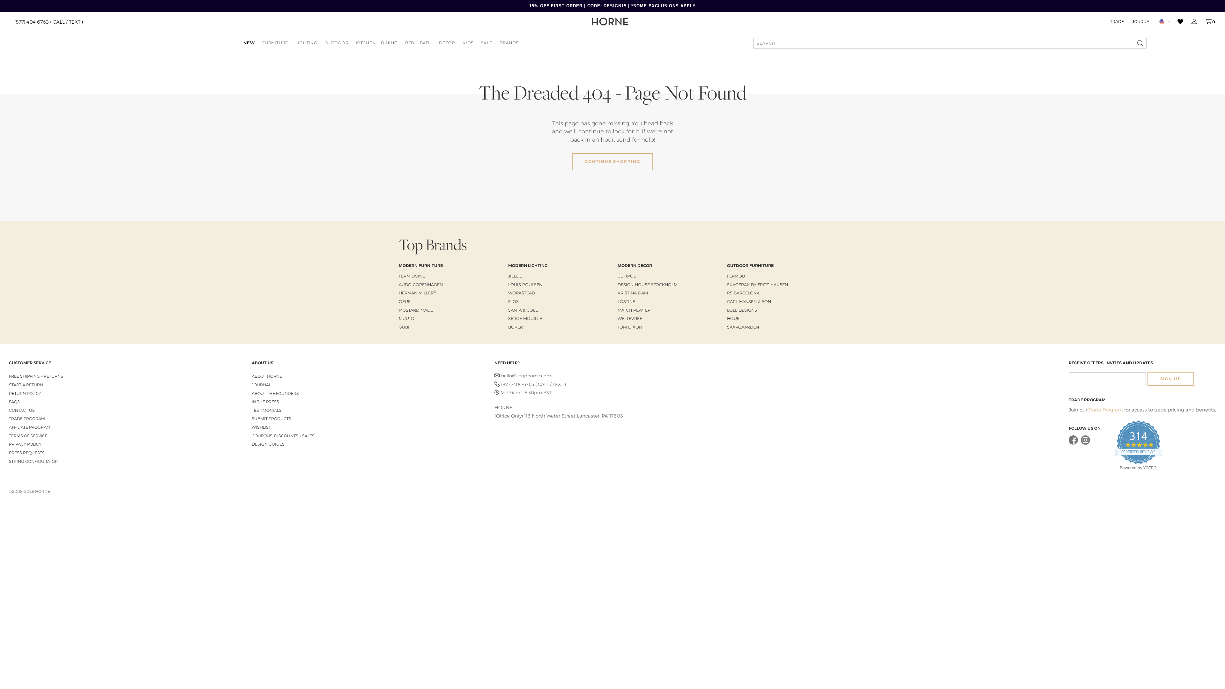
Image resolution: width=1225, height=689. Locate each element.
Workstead (521, 292)
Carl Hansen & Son (749, 301)
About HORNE (267, 376)
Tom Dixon (630, 327)
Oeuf (404, 301)
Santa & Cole (523, 310)
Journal (1141, 21)
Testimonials (266, 410)
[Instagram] (1085, 443)
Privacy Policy (25, 444)
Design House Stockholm (648, 284)
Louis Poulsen (525, 284)
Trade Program (27, 418)
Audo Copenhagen (421, 284)
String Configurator (33, 461)
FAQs (14, 401)
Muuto (406, 318)
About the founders (275, 393)
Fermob (736, 275)
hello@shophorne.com (526, 376)
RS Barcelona (743, 292)
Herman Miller (417, 292)
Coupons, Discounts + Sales (283, 435)
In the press (265, 401)
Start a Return (26, 384)
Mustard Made (416, 310)
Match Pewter (634, 310)
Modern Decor (635, 265)
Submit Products (271, 418)
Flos (513, 301)
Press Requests (27, 452)
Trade (1117, 21)
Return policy (25, 393)
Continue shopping (612, 161)
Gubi (404, 327)
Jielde (515, 275)
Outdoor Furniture (750, 265)
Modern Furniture (421, 265)
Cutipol (627, 275)
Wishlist (261, 427)
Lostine (626, 301)
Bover (515, 327)
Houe (733, 318)
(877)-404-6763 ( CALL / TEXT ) (533, 384)
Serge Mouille (525, 318)
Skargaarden (743, 327)
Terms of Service (28, 435)
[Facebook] (1073, 443)
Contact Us (22, 410)
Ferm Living (412, 275)
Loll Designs (742, 310)
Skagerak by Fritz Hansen (757, 284)
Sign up (1170, 378)
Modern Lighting (527, 265)
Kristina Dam (633, 292)
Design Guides (268, 444)
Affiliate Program (29, 427)
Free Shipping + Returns (36, 376)
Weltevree (630, 318)
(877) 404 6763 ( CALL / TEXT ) (48, 22)
